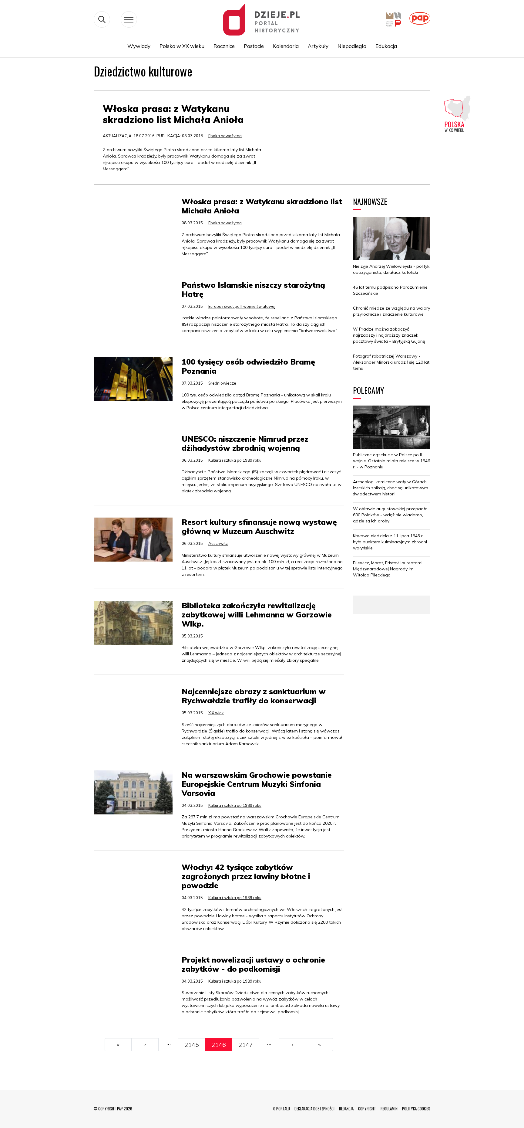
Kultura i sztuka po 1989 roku (234, 460)
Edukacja (386, 46)
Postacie (254, 46)
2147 (245, 1044)
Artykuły (318, 46)
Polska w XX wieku (182, 46)
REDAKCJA (346, 1109)
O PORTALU (281, 1109)
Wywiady (138, 46)
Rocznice (224, 46)
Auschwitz (218, 543)
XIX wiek (216, 712)
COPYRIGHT (367, 1109)
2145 (191, 1044)
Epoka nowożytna (225, 135)
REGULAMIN (389, 1109)
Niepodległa (352, 46)
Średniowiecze (222, 383)
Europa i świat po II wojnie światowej (241, 306)
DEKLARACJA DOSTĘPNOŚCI (314, 1109)
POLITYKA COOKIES (416, 1109)
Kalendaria (286, 46)
